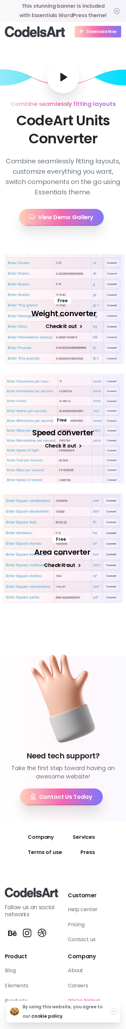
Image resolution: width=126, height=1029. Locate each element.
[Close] (116, 11)
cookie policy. (47, 1016)
